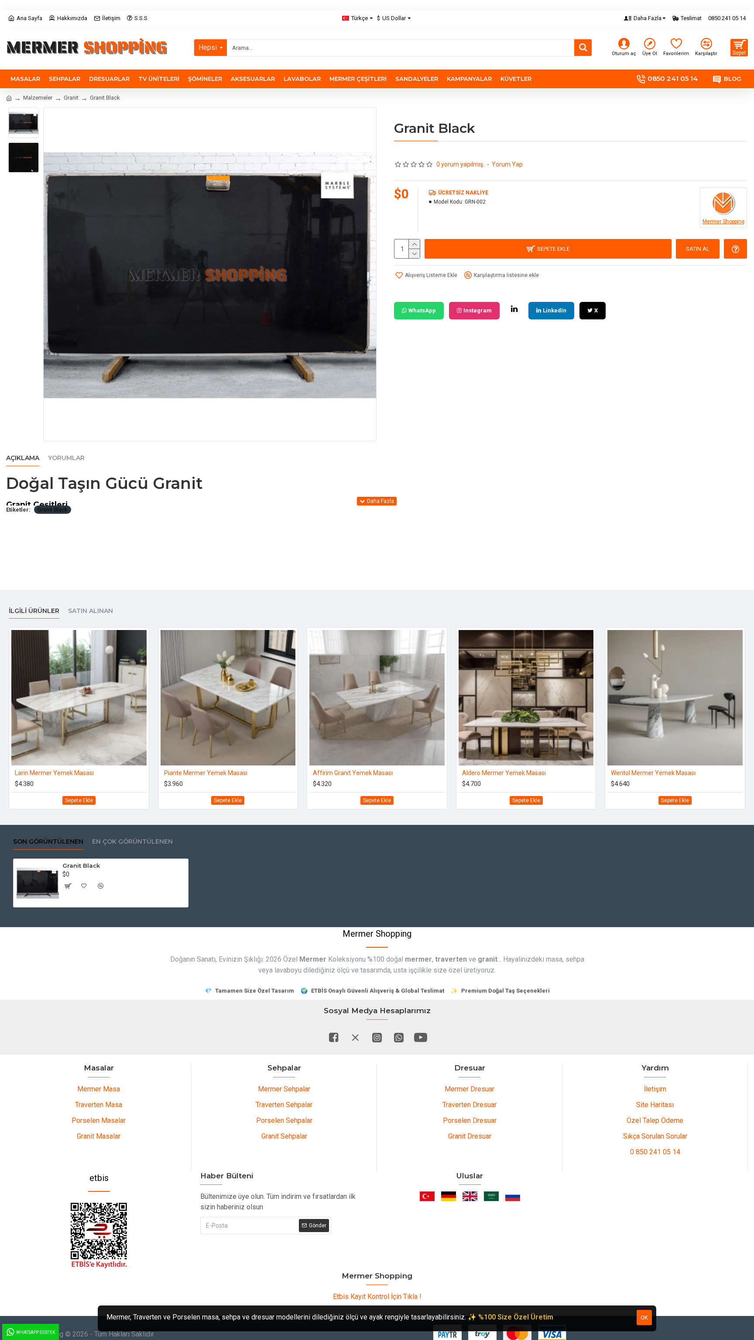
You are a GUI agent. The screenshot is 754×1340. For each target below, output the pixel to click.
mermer (418, 959)
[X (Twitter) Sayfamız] (355, 1037)
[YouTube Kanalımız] (420, 1037)
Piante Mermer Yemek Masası (205, 772)
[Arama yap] (583, 47)
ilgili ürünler (34, 611)
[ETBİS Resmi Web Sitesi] (99, 1235)
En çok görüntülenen (132, 841)
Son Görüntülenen (48, 841)
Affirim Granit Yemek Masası (353, 772)
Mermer (312, 959)
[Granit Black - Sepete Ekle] (67, 886)
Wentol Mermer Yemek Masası (653, 772)
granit (487, 959)
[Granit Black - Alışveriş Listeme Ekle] (84, 886)
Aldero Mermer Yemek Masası (504, 772)
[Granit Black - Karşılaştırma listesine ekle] (100, 886)
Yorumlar (66, 458)
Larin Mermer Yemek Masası (54, 772)
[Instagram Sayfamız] (377, 1037)
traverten (451, 959)
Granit (71, 97)
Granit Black (53, 509)
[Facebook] (333, 1037)
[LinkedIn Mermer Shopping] (514, 309)
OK (644, 1317)
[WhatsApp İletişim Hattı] (399, 1037)
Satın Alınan (90, 611)
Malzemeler (37, 97)
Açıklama (22, 458)
